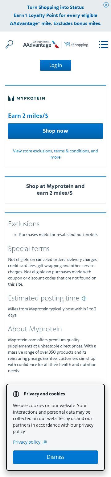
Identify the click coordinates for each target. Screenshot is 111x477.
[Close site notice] (106, 5)
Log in (55, 65)
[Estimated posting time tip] (84, 298)
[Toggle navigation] (103, 45)
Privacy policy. (27, 442)
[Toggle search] (9, 44)
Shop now (55, 131)
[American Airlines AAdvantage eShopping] (55, 46)
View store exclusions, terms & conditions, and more (55, 154)
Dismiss (55, 457)
